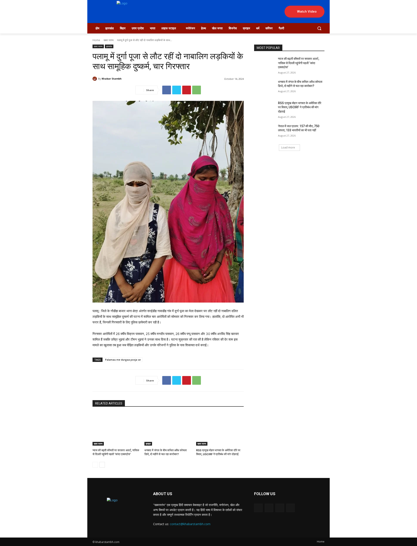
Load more (288, 147)
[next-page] (102, 465)
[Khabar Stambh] (95, 79)
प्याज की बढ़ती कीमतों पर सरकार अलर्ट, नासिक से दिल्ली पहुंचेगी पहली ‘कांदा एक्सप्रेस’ (298, 63)
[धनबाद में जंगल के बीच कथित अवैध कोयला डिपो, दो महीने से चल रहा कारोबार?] (168, 429)
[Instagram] (269, 508)
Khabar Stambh (112, 78)
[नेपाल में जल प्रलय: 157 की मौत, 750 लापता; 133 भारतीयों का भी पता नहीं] (264, 131)
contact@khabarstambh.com (190, 524)
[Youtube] (290, 508)
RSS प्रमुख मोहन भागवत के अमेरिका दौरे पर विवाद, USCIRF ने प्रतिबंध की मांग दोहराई (299, 107)
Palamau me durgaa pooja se (123, 359)
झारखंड (109, 46)
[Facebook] (166, 90)
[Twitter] (176, 90)
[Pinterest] (186, 90)
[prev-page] (95, 465)
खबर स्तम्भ (109, 40)
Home (96, 40)
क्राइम (148, 443)
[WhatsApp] (196, 90)
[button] (319, 28)
